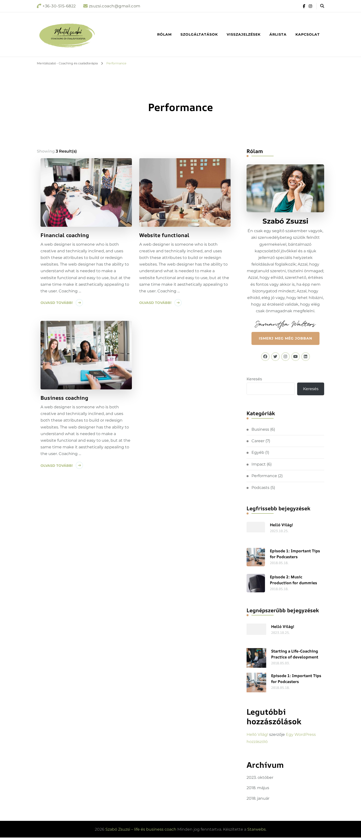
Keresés (254, 379)
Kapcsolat (307, 34)
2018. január (258, 798)
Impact (258, 464)
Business (260, 429)
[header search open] (322, 6)
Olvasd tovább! (57, 302)
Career (257, 441)
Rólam (164, 34)
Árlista (278, 34)
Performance (264, 475)
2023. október (260, 777)
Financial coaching (65, 235)
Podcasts (260, 487)
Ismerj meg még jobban (285, 338)
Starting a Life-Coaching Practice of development (294, 654)
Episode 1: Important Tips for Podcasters (295, 553)
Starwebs (256, 829)
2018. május (258, 787)
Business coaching (64, 397)
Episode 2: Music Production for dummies (293, 579)
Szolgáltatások (199, 34)
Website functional (164, 235)
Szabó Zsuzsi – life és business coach (140, 829)
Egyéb (257, 452)
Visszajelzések (244, 34)
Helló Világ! (281, 524)
